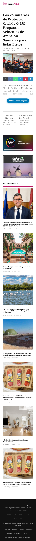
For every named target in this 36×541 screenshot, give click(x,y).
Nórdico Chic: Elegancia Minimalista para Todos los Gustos (16, 441)
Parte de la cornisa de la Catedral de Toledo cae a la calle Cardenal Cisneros (25, 120)
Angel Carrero (7, 315)
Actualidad (26, 48)
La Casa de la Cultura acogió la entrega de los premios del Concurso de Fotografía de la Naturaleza (16, 310)
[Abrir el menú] (32, 3)
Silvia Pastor (6, 271)
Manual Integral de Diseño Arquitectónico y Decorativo (16, 267)
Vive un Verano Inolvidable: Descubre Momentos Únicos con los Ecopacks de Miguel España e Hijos (17, 397)
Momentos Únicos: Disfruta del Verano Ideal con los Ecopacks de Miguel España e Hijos (17, 483)
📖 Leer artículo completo (18, 101)
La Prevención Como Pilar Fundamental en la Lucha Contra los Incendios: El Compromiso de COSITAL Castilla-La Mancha (18, 224)
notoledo (15, 48)
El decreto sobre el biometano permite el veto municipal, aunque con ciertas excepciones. (17, 354)
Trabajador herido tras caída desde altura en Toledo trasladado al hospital (9, 120)
